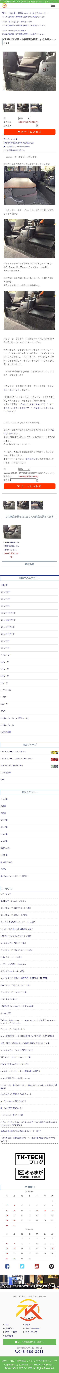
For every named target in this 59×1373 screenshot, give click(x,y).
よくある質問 (6, 1013)
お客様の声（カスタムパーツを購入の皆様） (18, 1006)
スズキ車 (4, 834)
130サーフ (5, 676)
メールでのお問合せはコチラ (30, 1342)
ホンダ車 (4, 827)
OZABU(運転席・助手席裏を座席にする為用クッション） (24, 17)
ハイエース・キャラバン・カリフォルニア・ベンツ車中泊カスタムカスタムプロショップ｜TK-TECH (29, 1123)
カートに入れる (31, 131)
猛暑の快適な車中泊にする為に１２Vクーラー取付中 (21, 1131)
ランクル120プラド (8, 620)
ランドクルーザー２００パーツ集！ (14, 992)
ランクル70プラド (8, 634)
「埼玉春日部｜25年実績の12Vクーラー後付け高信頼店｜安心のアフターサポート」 (29, 1139)
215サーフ (5, 662)
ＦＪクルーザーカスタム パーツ (13, 1029)
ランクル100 (5, 599)
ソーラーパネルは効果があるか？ (13, 1101)
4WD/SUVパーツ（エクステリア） (14, 752)
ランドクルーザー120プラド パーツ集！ (16, 908)
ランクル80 (5, 606)
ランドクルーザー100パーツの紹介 (14, 915)
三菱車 (3, 813)
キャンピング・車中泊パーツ (19, 22)
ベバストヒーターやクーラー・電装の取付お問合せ (20, 1071)
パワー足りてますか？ (9, 999)
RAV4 (3, 711)
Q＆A (27, 1325)
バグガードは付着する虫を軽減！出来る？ (17, 929)
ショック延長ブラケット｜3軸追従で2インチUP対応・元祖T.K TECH (27, 1036)
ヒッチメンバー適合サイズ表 (12, 1115)
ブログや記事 (6, 773)
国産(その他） (6, 848)
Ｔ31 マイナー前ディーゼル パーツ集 (16, 1057)
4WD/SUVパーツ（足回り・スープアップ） (17, 759)
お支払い (9, 1328)
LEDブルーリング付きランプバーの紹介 (16, 936)
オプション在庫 (11, 139)
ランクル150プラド (8, 613)
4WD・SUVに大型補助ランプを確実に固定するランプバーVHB (25, 1043)
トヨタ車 (11, 13)
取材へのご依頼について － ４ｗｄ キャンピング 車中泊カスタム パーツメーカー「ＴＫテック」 (29, 1021)
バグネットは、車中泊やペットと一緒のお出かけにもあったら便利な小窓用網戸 (29, 1086)
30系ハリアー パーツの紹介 (11, 957)
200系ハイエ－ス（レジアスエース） (32, 13)
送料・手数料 (11, 1332)
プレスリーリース (33, 1328)
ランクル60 (5, 648)
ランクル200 (5, 592)
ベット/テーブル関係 (16, 30)
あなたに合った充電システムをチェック (16, 1094)
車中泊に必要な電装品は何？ (12, 1108)
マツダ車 (4, 820)
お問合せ (9, 1336)
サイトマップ (6, 894)
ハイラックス (6, 690)
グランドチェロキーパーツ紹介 (13, 971)
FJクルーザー (6, 655)
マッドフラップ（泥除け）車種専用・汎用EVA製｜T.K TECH (24, 978)
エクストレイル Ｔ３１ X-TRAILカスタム (17, 1050)
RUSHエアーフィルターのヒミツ (13, 901)
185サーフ (5, 669)
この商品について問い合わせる (17, 147)
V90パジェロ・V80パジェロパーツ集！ (16, 985)
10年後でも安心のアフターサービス (14, 1064)
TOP (4, 13)
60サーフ (4, 683)
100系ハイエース (7, 725)
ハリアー (4, 697)
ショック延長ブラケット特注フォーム (15, 1078)
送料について (32, 459)
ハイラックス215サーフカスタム (13, 964)
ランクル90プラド (8, 627)
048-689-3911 (31, 1351)
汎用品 (3, 869)
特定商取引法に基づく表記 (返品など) (19, 143)
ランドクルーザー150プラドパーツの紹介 (17, 950)
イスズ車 (4, 841)
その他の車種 (6, 732)
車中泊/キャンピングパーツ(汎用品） (15, 876)
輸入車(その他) (6, 862)
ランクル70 (5, 641)
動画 (2, 780)
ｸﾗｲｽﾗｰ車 (4, 855)
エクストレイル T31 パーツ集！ (13, 943)
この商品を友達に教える (15, 150)
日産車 (3, 806)
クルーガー (5, 704)
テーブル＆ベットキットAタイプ (30, 404)
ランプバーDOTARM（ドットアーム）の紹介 (18, 922)
